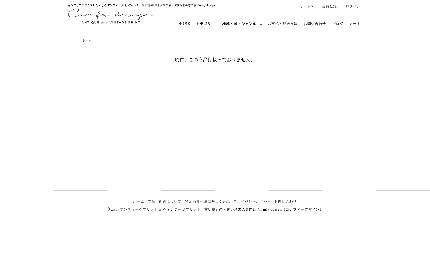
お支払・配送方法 (283, 23)
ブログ (337, 23)
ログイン (353, 6)
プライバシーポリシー (252, 201)
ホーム (87, 40)
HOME (184, 23)
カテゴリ (203, 23)
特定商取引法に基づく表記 (207, 201)
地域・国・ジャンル (239, 23)
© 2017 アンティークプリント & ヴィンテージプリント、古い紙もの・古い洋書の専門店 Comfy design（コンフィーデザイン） (215, 209)
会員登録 (329, 6)
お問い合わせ (315, 23)
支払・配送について (164, 201)
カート (355, 23)
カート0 (306, 6)
